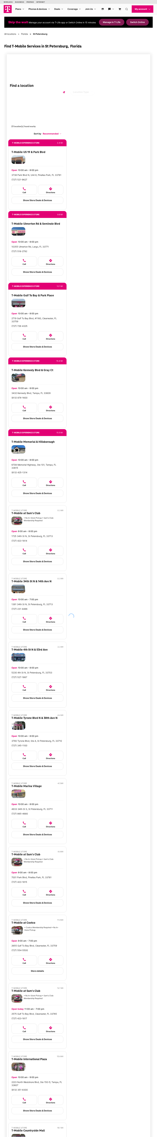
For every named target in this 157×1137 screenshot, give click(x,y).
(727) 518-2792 (19, 251)
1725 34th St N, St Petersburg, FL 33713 (32, 536)
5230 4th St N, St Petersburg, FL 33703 (31, 672)
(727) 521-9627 (19, 179)
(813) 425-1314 (19, 472)
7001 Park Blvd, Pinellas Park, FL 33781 (31, 877)
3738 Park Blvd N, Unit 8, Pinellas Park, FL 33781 (36, 175)
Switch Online (137, 22)
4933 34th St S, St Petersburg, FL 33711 (32, 809)
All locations (10, 34)
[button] (52, 133)
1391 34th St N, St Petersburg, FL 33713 (32, 604)
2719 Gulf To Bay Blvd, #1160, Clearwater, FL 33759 (34, 320)
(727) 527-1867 (19, 677)
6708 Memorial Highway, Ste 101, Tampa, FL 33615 (33, 466)
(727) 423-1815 (19, 882)
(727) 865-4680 (19, 813)
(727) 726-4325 (19, 326)
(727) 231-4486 (19, 609)
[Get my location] (64, 92)
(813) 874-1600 (19, 397)
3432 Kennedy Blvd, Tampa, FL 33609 (31, 393)
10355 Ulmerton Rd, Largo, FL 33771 (30, 246)
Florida (24, 34)
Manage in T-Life (111, 22)
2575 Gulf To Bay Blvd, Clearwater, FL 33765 (34, 1013)
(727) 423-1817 (19, 1018)
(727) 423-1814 (19, 540)
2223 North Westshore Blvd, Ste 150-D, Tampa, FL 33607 (36, 1083)
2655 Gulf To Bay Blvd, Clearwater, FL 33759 (34, 945)
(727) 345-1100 (19, 745)
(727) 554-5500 (19, 950)
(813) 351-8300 (19, 1089)
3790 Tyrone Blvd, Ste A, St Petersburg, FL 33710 (36, 741)
